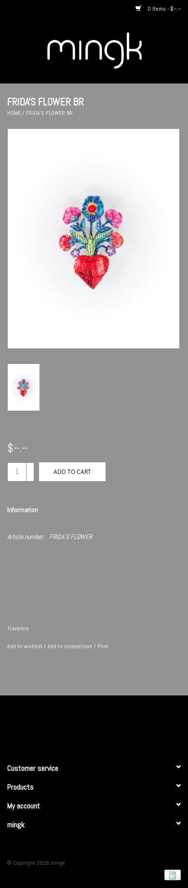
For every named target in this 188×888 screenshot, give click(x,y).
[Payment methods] (171, 874)
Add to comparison (71, 646)
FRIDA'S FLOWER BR (49, 113)
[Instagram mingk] (111, 725)
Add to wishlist (24, 646)
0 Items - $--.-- (163, 9)
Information (22, 509)
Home (14, 113)
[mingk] (109, 49)
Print (102, 646)
